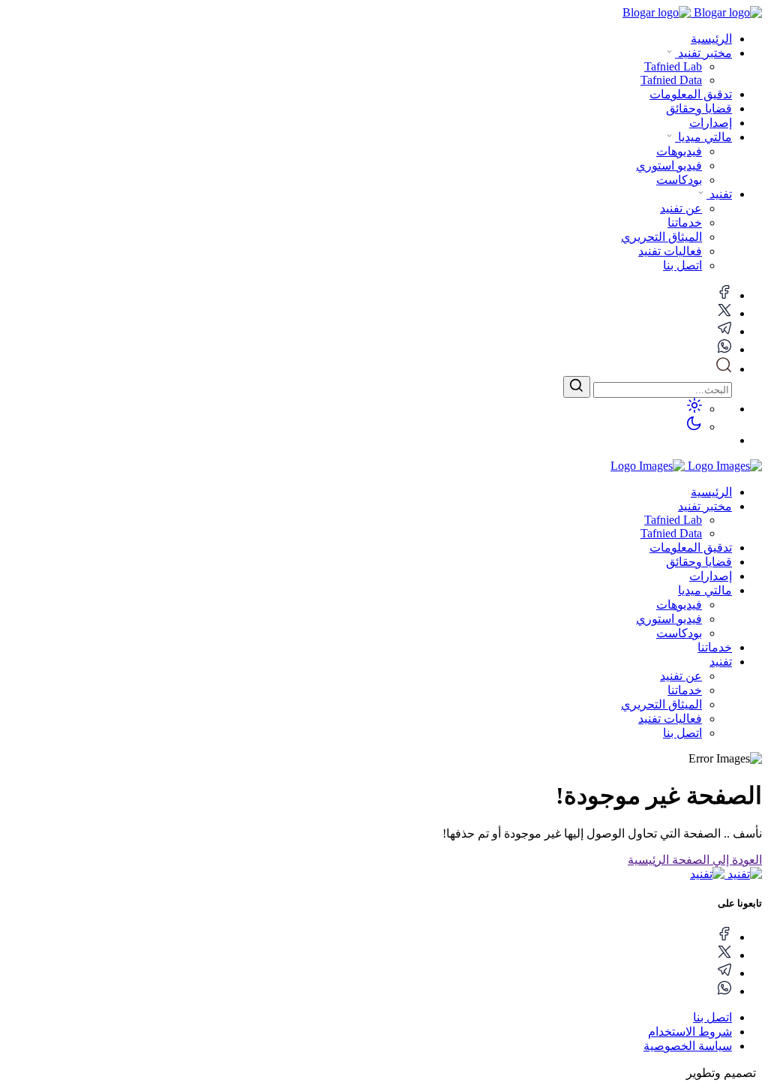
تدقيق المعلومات (691, 94)
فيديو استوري (669, 618)
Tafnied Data (671, 533)
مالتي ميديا (703, 137)
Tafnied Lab (673, 519)
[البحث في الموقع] (724, 368)
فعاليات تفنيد (670, 718)
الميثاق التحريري (661, 704)
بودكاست (679, 633)
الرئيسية (711, 38)
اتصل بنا (682, 732)
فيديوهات (679, 604)
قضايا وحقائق (699, 108)
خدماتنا (715, 647)
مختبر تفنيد (703, 53)
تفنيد (719, 194)
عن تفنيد (681, 675)
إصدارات (710, 122)
